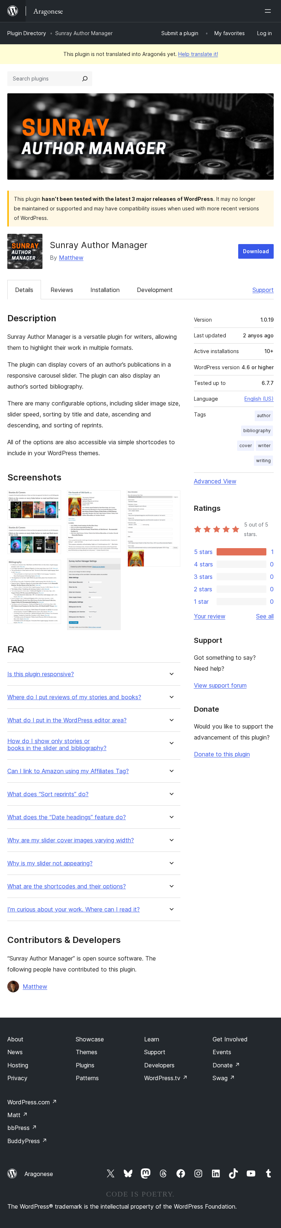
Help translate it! (198, 54)
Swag (224, 1078)
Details (24, 289)
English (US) (259, 399)
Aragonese (39, 1174)
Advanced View (215, 481)
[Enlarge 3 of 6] (51, 569)
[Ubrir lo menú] (269, 11)
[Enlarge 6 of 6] (170, 500)
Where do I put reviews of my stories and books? (74, 697)
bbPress (22, 1127)
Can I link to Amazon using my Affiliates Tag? (68, 771)
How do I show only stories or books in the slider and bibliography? (56, 745)
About (15, 1039)
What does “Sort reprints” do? (48, 794)
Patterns (87, 1078)
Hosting (17, 1065)
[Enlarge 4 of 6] (111, 500)
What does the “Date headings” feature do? (66, 817)
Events (222, 1052)
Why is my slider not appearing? (50, 863)
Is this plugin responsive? (40, 674)
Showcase (90, 1039)
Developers (159, 1065)
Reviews (61, 289)
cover (245, 445)
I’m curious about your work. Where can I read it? (73, 909)
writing (263, 460)
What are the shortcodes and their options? (66, 886)
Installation (105, 289)
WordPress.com (32, 1102)
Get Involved (230, 1039)
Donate (226, 1065)
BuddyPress (27, 1141)
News (15, 1052)
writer (264, 445)
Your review (209, 616)
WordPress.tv (166, 1078)
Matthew (71, 257)
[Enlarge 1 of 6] (51, 500)
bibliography (257, 430)
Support (263, 289)
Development (155, 289)
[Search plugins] (85, 78)
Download (256, 251)
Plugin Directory (26, 33)
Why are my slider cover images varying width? (70, 840)
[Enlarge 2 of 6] (51, 535)
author (264, 415)
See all (265, 616)
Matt (17, 1115)
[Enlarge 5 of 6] (111, 568)
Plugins (85, 1065)
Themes (86, 1052)
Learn (151, 1039)
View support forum (220, 685)
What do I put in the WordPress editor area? (67, 720)
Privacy (17, 1078)
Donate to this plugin (222, 754)
